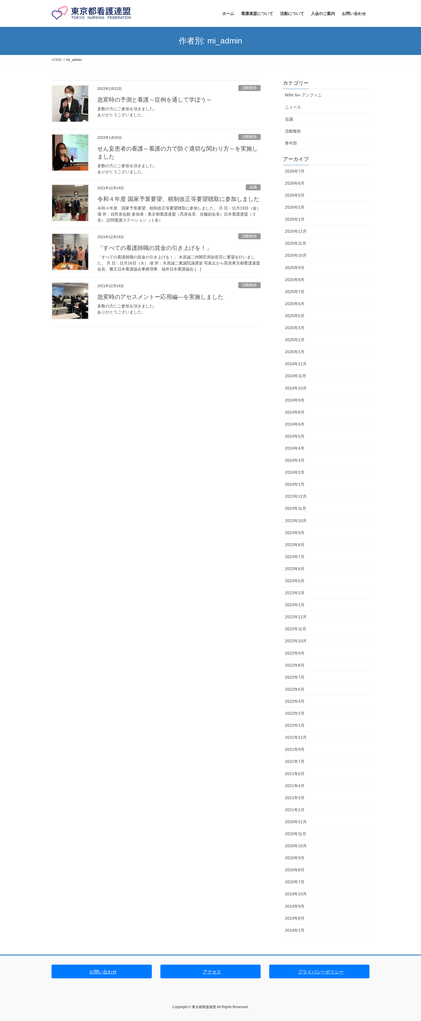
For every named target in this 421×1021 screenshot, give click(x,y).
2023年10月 (296, 520)
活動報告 (249, 88)
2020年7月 (294, 882)
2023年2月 (294, 593)
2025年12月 (296, 231)
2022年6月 (294, 689)
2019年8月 (294, 918)
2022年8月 (294, 665)
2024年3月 (294, 460)
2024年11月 (295, 376)
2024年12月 (296, 364)
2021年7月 (294, 761)
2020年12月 (296, 821)
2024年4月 (294, 448)
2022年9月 (294, 653)
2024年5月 (294, 436)
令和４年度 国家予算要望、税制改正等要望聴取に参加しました (178, 199)
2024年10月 (296, 388)
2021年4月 (294, 785)
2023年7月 (294, 556)
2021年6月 (294, 773)
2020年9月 (294, 858)
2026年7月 (294, 171)
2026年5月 (294, 195)
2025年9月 (294, 267)
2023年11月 (295, 508)
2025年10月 (296, 255)
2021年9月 (294, 749)
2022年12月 (296, 617)
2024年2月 (294, 472)
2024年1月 (294, 484)
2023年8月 (294, 544)
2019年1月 (294, 930)
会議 (253, 187)
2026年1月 (294, 219)
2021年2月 (294, 809)
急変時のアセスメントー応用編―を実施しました (160, 297)
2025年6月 (294, 303)
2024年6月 (294, 424)
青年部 (291, 143)
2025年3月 (294, 327)
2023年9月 (294, 532)
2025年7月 (294, 291)
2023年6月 (294, 568)
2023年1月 (294, 605)
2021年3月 (294, 797)
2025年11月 (295, 243)
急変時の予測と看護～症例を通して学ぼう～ (154, 99)
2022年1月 (294, 725)
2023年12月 (296, 496)
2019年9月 (294, 906)
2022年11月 (295, 629)
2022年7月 (294, 677)
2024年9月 (294, 400)
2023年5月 (294, 580)
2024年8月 (294, 412)
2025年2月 (294, 339)
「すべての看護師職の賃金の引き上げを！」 (154, 248)
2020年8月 (294, 870)
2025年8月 (294, 279)
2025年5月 (294, 315)
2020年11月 (295, 834)
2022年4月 (294, 701)
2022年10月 (296, 641)
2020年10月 (296, 846)
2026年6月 (294, 183)
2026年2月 (294, 207)
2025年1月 (294, 351)
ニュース (293, 107)
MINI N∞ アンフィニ (303, 95)
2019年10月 (296, 894)
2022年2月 (294, 713)
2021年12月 (296, 737)
